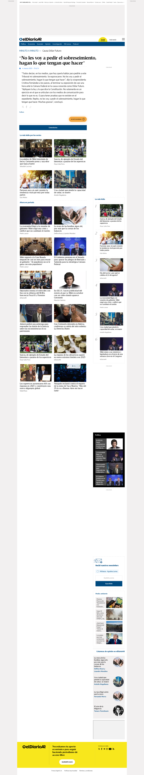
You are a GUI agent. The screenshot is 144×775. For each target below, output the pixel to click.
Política (23, 44)
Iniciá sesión (112, 39)
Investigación (57, 44)
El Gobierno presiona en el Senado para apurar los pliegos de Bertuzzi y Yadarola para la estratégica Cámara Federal (70, 260)
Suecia (115, 2)
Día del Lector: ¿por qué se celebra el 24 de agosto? (110, 274)
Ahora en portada (27, 202)
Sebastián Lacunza (26, 166)
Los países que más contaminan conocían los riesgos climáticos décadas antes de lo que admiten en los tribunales (101, 639)
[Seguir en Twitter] (99, 749)
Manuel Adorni (90, 2)
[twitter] (23, 107)
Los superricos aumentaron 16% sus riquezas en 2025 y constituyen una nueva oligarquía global (35, 386)
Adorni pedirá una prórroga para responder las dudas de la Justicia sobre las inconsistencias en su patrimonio (34, 327)
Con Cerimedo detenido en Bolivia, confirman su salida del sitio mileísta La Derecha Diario (70, 326)
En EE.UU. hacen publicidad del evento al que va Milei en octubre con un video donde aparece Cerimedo (68, 294)
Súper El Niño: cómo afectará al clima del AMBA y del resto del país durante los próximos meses (101, 615)
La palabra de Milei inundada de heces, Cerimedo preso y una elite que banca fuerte (34, 161)
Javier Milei (41, 2)
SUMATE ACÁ (67, 762)
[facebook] (27, 107)
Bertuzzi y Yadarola (48, 2)
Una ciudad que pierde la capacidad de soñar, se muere (69, 191)
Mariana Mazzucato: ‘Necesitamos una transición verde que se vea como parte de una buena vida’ (101, 603)
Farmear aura (98, 2)
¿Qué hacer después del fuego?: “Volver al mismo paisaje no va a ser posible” (101, 627)
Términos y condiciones (86, 771)
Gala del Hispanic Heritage (69, 2)
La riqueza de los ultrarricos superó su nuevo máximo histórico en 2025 (69, 356)
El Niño (103, 2)
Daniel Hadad (109, 2)
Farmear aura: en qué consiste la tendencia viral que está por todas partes (34, 192)
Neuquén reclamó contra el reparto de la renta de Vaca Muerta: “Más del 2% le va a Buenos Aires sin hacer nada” (70, 387)
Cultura (21, 112)
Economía (31, 44)
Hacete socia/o (103, 40)
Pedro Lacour (24, 233)
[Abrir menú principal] (123, 39)
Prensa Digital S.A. (56, 771)
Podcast (76, 44)
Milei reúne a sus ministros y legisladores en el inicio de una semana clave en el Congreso (111, 354)
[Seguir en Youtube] (110, 749)
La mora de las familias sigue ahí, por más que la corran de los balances (68, 228)
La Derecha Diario (58, 2)
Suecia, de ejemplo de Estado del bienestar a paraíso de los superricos (69, 160)
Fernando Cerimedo (81, 2)
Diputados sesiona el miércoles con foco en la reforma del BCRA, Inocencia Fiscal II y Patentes (35, 293)
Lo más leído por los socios (30, 135)
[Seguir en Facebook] (101, 749)
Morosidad (35, 2)
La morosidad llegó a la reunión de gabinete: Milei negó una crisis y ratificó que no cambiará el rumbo (35, 228)
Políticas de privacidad (70, 771)
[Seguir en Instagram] (107, 749)
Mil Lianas (67, 44)
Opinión (47, 44)
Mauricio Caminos (59, 300)
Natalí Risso (23, 391)
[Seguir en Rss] (113, 749)
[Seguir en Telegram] (104, 749)
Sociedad (40, 44)
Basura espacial (120, 2)
